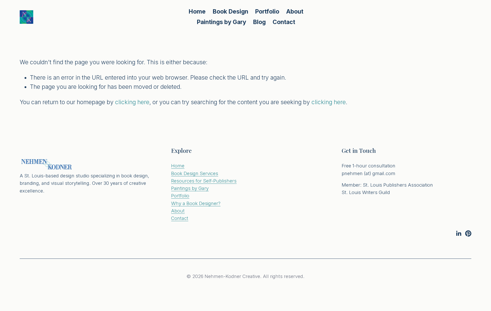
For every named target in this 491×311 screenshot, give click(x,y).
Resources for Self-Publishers (204, 181)
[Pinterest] (468, 233)
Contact (284, 22)
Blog (259, 22)
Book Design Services (194, 173)
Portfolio (180, 195)
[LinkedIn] (458, 233)
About (294, 11)
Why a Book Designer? (195, 203)
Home (197, 11)
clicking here (132, 102)
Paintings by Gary (221, 22)
